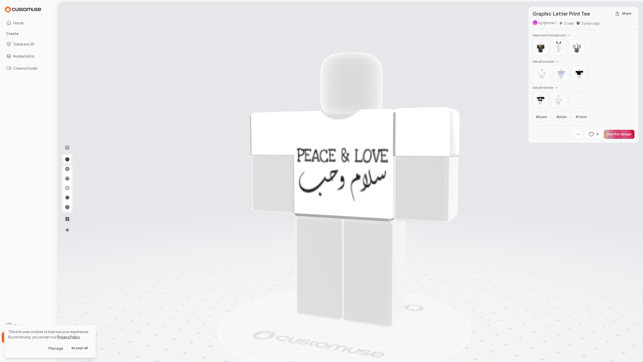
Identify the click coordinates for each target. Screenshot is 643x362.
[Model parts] (67, 218)
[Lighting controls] (67, 230)
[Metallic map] (67, 197)
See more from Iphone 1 (549, 35)
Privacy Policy (68, 337)
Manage (55, 348)
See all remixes (543, 87)
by (548, 22)
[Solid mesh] (67, 207)
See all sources (543, 61)
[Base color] (67, 168)
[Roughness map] (67, 188)
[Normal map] (67, 178)
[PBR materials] (67, 159)
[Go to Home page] (23, 9)
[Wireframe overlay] (67, 147)
